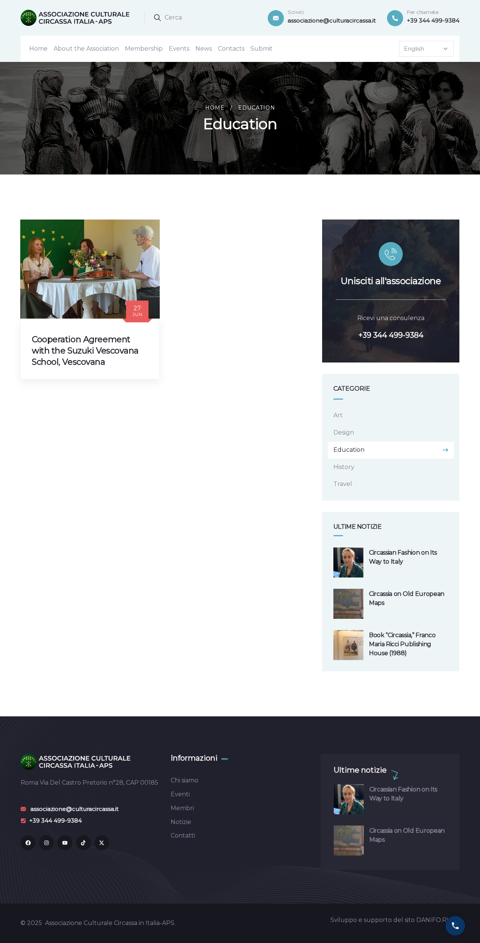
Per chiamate (423, 12)
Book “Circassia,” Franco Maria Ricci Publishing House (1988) (402, 644)
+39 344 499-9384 (390, 335)
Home (215, 107)
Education (348, 449)
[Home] (77, 18)
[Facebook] (28, 842)
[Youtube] (64, 842)
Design (343, 432)
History (343, 467)
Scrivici (296, 12)
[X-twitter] (101, 842)
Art (338, 415)
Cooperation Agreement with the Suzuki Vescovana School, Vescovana (85, 350)
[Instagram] (46, 842)
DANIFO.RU (434, 919)
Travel (342, 483)
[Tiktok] (83, 842)
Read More (54, 386)
